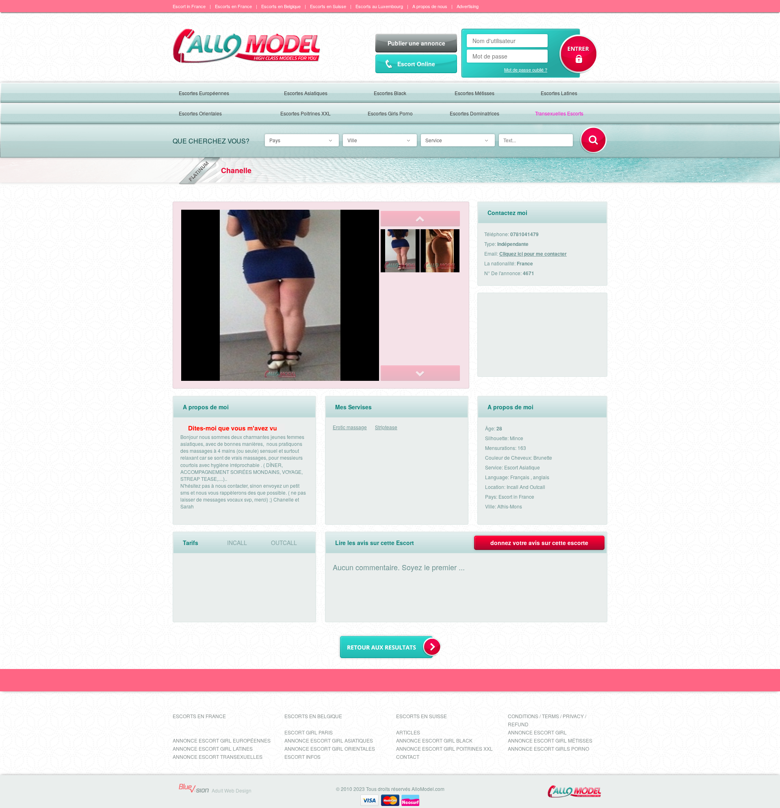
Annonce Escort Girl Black (434, 740)
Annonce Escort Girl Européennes (222, 740)
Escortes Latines (559, 92)
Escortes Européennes (204, 92)
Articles (408, 732)
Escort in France (189, 6)
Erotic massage (350, 427)
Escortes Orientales (200, 113)
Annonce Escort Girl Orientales (329, 748)
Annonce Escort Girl (537, 732)
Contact (407, 756)
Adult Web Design (231, 790)
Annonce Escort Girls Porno (548, 748)
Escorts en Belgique (281, 6)
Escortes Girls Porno (390, 113)
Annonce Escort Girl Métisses (550, 740)
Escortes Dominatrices (474, 113)
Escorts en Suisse (328, 6)
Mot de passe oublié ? (525, 69)
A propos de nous (429, 6)
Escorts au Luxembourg (379, 6)
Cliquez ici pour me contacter (533, 253)
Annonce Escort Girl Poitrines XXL (444, 748)
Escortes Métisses (474, 92)
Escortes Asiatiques (305, 92)
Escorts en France (233, 6)
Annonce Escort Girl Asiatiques (328, 740)
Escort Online (416, 64)
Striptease (386, 427)
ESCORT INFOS (302, 756)
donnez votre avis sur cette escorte (539, 543)
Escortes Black (390, 92)
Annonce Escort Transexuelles (217, 756)
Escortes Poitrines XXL (305, 113)
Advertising (468, 6)
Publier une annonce (416, 43)
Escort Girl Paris (308, 732)
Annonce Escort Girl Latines (213, 748)
